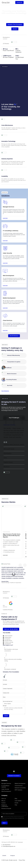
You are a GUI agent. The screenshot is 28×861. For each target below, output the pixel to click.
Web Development (6, 791)
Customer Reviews (8, 609)
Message (4, 705)
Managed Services (6, 783)
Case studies (18, 800)
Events (16, 802)
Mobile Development (20, 783)
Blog (16, 798)
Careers (3, 802)
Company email (6, 692)
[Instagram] (12, 853)
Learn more (5, 555)
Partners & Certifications (4, 805)
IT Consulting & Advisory (5, 786)
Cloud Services (19, 785)
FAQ (16, 805)
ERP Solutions (18, 790)
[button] (25, 2)
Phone (4, 697)
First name (5, 680)
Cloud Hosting (6, 531)
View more (11, 442)
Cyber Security (5, 789)
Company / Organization (7, 688)
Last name (5, 684)
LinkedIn (4, 855)
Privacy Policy (22, 860)
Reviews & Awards (6, 808)
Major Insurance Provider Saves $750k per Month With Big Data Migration (11, 535)
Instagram (12, 855)
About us (3, 798)
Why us (3, 800)
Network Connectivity (20, 787)
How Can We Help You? (7, 701)
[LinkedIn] (4, 853)
